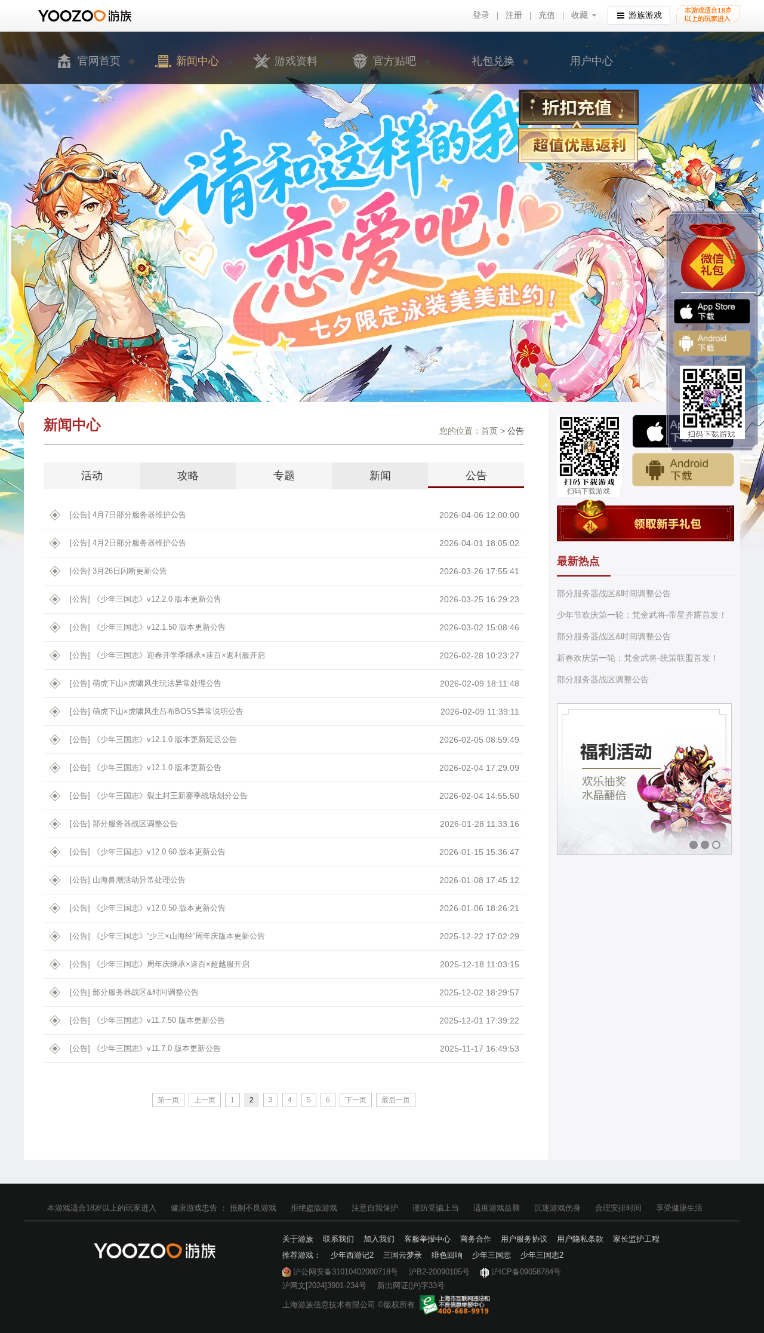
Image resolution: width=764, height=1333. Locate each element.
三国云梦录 (402, 1255)
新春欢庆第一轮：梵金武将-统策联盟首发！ (638, 658)
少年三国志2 (541, 1255)
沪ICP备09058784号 (526, 1271)
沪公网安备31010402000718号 (345, 1271)
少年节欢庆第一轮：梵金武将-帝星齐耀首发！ (642, 615)
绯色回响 (447, 1255)
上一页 (204, 1100)
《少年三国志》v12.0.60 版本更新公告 (148, 851)
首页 (489, 431)
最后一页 (395, 1100)
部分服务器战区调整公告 (124, 823)
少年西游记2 (352, 1255)
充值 (546, 15)
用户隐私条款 (580, 1238)
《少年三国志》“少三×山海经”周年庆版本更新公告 (167, 935)
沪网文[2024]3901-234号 (324, 1285)
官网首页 (99, 61)
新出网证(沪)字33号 (411, 1285)
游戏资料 (296, 61)
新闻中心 (197, 61)
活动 (92, 476)
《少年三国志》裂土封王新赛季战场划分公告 (159, 795)
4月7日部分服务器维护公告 (128, 514)
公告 (476, 476)
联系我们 (338, 1238)
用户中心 (591, 61)
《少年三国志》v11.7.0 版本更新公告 (145, 1048)
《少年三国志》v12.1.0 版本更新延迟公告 (153, 739)
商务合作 (475, 1238)
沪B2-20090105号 (439, 1271)
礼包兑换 (493, 61)
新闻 (380, 476)
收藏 (579, 15)
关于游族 (297, 1238)
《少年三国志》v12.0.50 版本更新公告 (148, 907)
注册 (514, 15)
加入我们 (379, 1238)
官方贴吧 (394, 61)
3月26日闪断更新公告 (118, 570)
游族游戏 (645, 15)
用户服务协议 (524, 1238)
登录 (481, 15)
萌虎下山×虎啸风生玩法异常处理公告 (145, 683)
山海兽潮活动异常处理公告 (128, 879)
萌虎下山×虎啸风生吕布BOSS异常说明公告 (157, 711)
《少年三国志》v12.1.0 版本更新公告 (145, 767)
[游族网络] (86, 16)
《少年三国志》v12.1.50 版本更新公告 (148, 627)
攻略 (188, 476)
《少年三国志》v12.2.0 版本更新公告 (145, 599)
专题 (284, 476)
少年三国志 (491, 1255)
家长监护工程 (636, 1238)
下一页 (355, 1100)
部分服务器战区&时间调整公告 (134, 992)
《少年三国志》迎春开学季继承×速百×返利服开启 (167, 655)
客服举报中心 (427, 1238)
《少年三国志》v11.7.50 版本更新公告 (147, 1020)
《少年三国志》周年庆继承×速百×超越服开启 (159, 964)
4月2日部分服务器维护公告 (128, 542)
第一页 (168, 1100)
